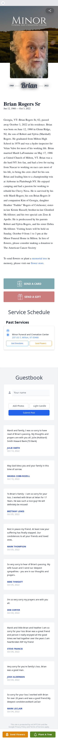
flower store (37, 263)
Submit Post (29, 412)
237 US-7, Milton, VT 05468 (25, 337)
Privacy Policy (20, 727)
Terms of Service (37, 727)
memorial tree (39, 258)
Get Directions (17, 343)
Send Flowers (40, 343)
